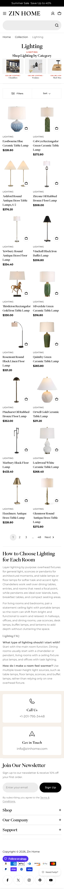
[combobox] (32, 25)
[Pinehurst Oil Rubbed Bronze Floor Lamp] (17, 390)
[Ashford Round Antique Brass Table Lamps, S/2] (17, 174)
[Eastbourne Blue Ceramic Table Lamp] (17, 119)
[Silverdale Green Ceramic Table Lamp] (47, 284)
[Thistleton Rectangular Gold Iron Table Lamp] (17, 284)
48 (39, 537)
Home (7, 37)
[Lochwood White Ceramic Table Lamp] (47, 440)
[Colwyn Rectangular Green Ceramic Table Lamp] (47, 119)
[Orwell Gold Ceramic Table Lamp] (47, 390)
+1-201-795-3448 (32, 716)
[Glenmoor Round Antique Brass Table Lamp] (47, 491)
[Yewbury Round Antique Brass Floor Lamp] (17, 229)
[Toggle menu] (5, 13)
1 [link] (13, 537)
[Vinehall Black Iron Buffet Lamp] (47, 229)
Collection (21, 37)
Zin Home (24, 13)
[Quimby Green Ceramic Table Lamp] (47, 335)
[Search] (57, 25)
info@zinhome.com (32, 749)
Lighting (8, 136)
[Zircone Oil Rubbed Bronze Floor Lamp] (47, 174)
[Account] (53, 13)
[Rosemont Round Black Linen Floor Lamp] (17, 335)
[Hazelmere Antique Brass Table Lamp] (17, 491)
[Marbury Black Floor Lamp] (17, 440)
